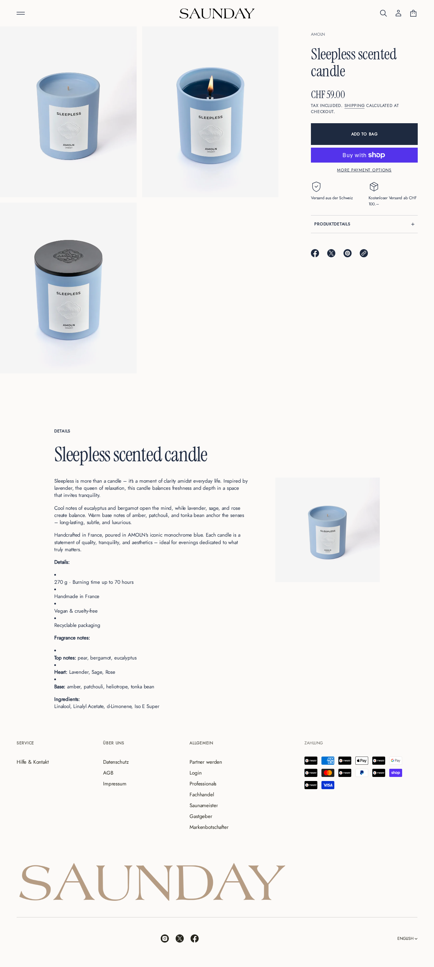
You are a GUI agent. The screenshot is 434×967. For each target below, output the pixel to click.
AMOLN (318, 34)
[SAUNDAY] (217, 13)
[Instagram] (164, 938)
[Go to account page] (398, 13)
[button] (383, 13)
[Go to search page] (383, 13)
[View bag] (413, 13)
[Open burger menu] (21, 13)
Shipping (354, 106)
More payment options (364, 170)
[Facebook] (194, 938)
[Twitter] (179, 938)
